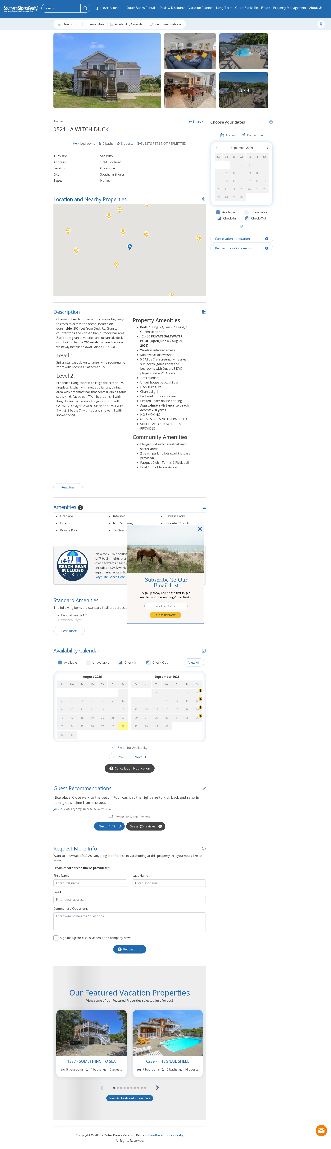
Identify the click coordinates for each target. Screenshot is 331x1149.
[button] (166, 595)
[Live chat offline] (321, 1130)
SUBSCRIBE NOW (165, 615)
